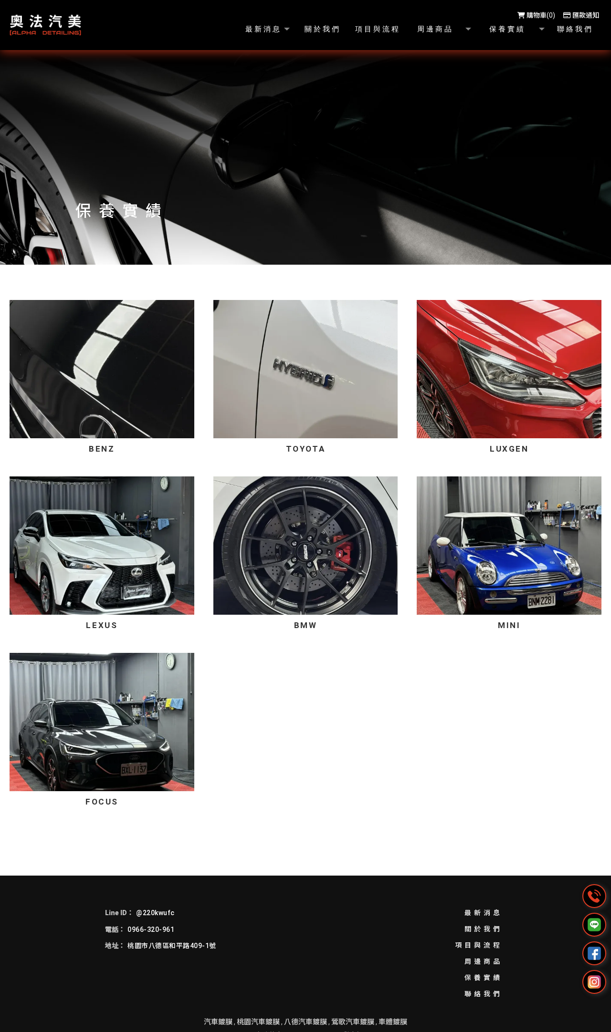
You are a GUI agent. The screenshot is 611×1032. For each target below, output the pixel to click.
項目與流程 (479, 945)
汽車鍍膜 (218, 1022)
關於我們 (483, 929)
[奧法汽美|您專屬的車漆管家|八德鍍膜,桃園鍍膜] (45, 25)
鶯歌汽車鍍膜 (352, 1022)
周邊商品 (483, 961)
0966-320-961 (150, 929)
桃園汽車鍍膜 (258, 1022)
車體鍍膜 (393, 1022)
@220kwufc (155, 913)
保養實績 (483, 977)
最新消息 (483, 913)
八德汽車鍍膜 (305, 1022)
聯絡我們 (483, 994)
